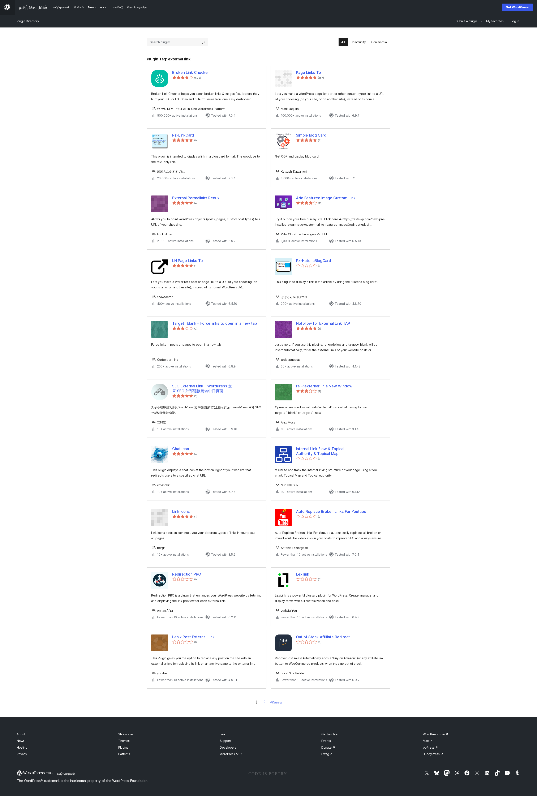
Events (326, 741)
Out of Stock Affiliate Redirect (323, 637)
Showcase (125, 734)
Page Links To (308, 72)
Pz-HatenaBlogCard (313, 260)
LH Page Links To (187, 260)
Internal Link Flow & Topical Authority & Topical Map (320, 451)
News (21, 741)
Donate (328, 747)
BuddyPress (433, 754)
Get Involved (330, 734)
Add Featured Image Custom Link (326, 198)
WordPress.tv (231, 754)
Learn (224, 734)
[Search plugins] (203, 42)
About (21, 734)
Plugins (123, 747)
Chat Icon (180, 449)
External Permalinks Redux (195, 198)
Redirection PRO (186, 574)
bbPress (430, 747)
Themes (124, 741)
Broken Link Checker (190, 72)
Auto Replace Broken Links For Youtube (331, 511)
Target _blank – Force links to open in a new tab (214, 323)
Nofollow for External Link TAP (323, 323)
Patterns (124, 754)
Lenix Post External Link (193, 637)
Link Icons (181, 511)
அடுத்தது (276, 702)
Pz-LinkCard (183, 135)
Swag (327, 754)
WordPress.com (435, 734)
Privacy (22, 754)
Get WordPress (517, 7)
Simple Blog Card (311, 135)
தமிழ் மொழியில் (66, 773)
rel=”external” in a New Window (324, 386)
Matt (428, 741)
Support (225, 741)
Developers (228, 747)
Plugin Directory (28, 21)
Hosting (22, 747)
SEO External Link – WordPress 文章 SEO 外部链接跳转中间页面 (202, 388)
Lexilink (302, 574)
